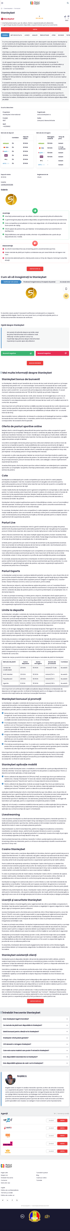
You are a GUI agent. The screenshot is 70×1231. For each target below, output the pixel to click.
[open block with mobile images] (66, 289)
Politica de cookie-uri (7, 1195)
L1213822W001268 (7, 185)
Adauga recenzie (35, 363)
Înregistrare (44, 35)
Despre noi (4, 1175)
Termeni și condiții (63, 1113)
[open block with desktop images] (66, 296)
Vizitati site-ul (35, 269)
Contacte (4, 1180)
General (5, 35)
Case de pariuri (8, 8)
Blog (37, 1175)
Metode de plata (16, 35)
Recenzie (61, 35)
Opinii (66, 20)
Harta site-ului (5, 1183)
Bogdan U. (22, 1076)
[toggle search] (68, 3)
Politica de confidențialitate (10, 1190)
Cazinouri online (41, 1178)
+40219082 (6, 126)
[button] (35, 1019)
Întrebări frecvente (7, 1178)
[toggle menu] (2, 3)
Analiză (34, 35)
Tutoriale (39, 1180)
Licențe (27, 35)
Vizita (35, 29)
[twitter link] (3, 1200)
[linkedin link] (7, 1200)
